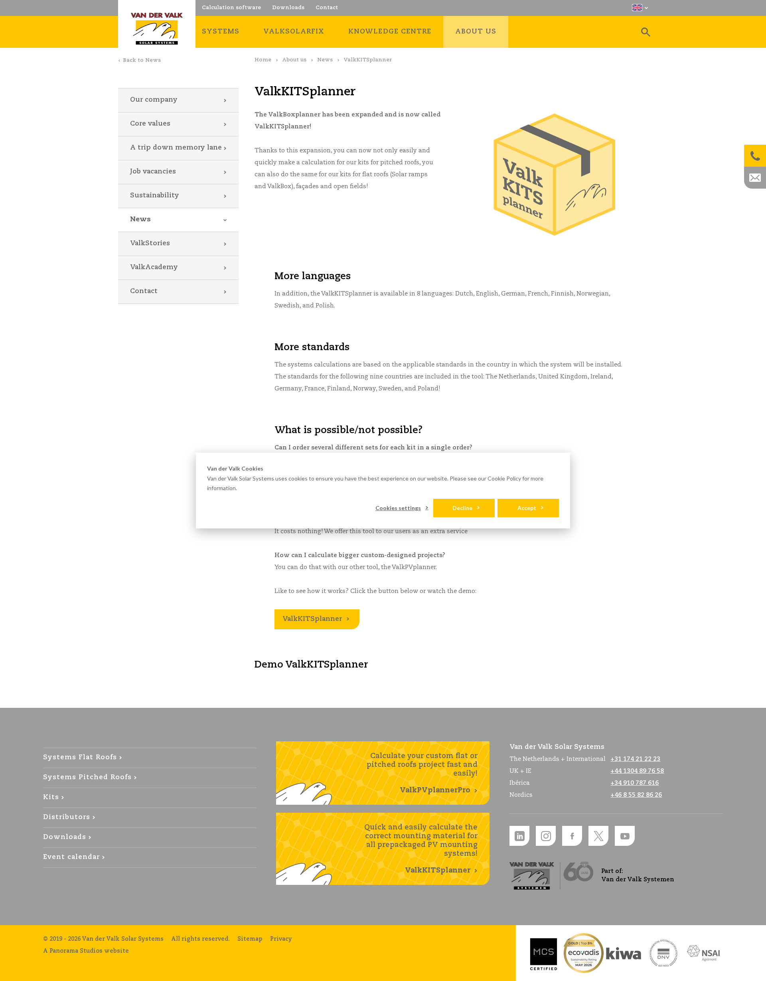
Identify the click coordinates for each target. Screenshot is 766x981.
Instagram (546, 836)
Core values (150, 123)
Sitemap (250, 939)
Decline (462, 507)
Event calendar (71, 857)
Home (263, 60)
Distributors (66, 817)
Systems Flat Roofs (80, 757)
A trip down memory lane (176, 147)
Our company (154, 100)
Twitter (598, 836)
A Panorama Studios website (86, 951)
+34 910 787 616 (634, 783)
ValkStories (150, 243)
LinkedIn (519, 836)
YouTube (625, 836)
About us (294, 60)
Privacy (281, 939)
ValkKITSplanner (312, 619)
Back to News (142, 60)
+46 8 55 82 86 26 (636, 795)
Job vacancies (153, 171)
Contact (144, 291)
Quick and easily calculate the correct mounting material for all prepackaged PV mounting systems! (421, 849)
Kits (51, 797)
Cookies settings (398, 507)
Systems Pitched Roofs (87, 777)
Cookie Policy (504, 478)
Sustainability (154, 195)
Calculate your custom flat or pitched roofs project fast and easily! (422, 773)
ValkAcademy (154, 267)
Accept (526, 507)
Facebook (572, 836)
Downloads (64, 837)
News (325, 60)
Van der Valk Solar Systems (156, 28)
